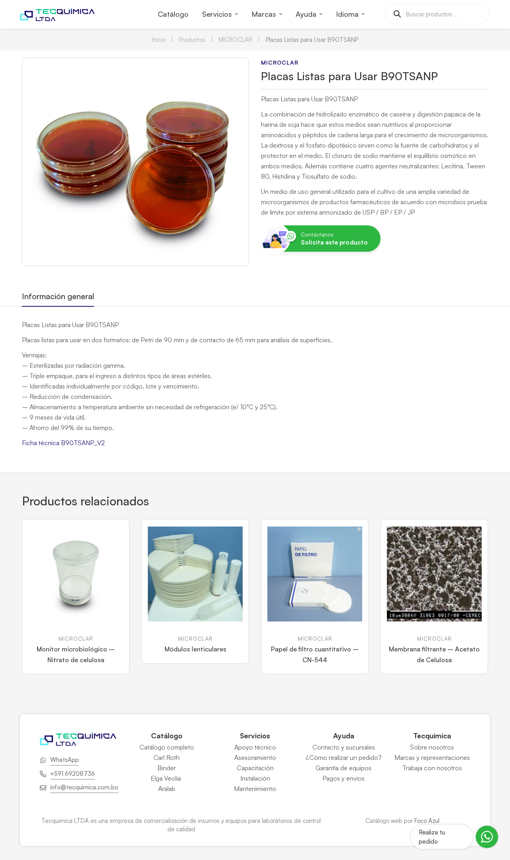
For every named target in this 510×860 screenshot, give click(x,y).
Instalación (255, 778)
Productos (192, 39)
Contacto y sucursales (343, 747)
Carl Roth (166, 757)
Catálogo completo (166, 747)
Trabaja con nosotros (432, 768)
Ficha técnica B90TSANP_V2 (63, 443)
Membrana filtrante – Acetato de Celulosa (434, 654)
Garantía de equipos (343, 768)
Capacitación (255, 768)
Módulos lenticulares (195, 649)
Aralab (166, 789)
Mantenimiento (255, 789)
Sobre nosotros (432, 747)
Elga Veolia (166, 778)
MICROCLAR (235, 39)
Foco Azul (426, 820)
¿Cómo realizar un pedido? (344, 757)
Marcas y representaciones (432, 757)
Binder (166, 768)
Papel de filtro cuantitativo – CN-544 (315, 654)
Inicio (158, 39)
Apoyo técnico (255, 747)
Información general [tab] (58, 296)
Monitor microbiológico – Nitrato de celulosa (76, 654)
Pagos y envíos (343, 778)
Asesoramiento (255, 757)
